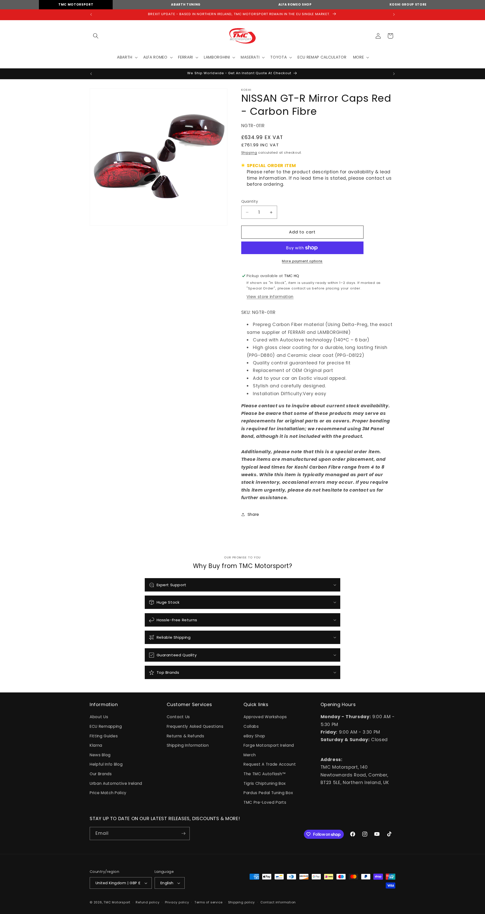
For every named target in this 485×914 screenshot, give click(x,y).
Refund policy (147, 902)
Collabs (251, 726)
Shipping (249, 152)
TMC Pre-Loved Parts (265, 802)
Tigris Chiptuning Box (265, 783)
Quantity (249, 201)
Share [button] (253, 514)
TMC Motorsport (75, 4)
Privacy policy (177, 902)
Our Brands (101, 773)
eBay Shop (254, 736)
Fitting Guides (104, 736)
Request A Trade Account (270, 764)
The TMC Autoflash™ (265, 773)
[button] (96, 36)
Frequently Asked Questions (195, 726)
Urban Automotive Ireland (116, 783)
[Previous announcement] (91, 14)
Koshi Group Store (408, 4)
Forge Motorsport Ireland (269, 745)
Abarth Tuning (186, 4)
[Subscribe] (183, 833)
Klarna (96, 745)
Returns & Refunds (185, 736)
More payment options (302, 261)
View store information (270, 296)
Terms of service (209, 902)
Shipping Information (188, 745)
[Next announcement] (394, 14)
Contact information (278, 902)
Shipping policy (241, 902)
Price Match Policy (108, 792)
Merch (250, 755)
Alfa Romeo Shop (295, 4)
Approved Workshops (265, 716)
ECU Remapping (106, 726)
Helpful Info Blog (106, 764)
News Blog (100, 755)
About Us (99, 716)
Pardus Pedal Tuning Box (268, 792)
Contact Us (178, 716)
